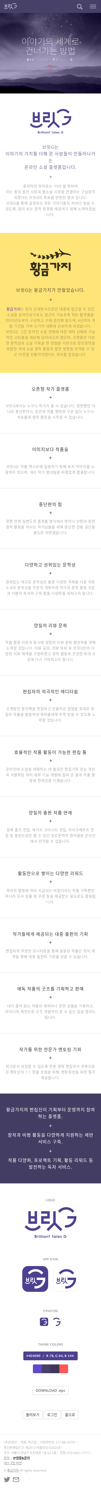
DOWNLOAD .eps (50, 1390)
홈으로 (70, 1414)
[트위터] (7, 1479)
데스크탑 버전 (13, 1463)
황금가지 (13, 309)
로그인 (52, 1414)
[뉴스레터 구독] (16, 1479)
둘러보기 (32, 1414)
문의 (7, 1458)
